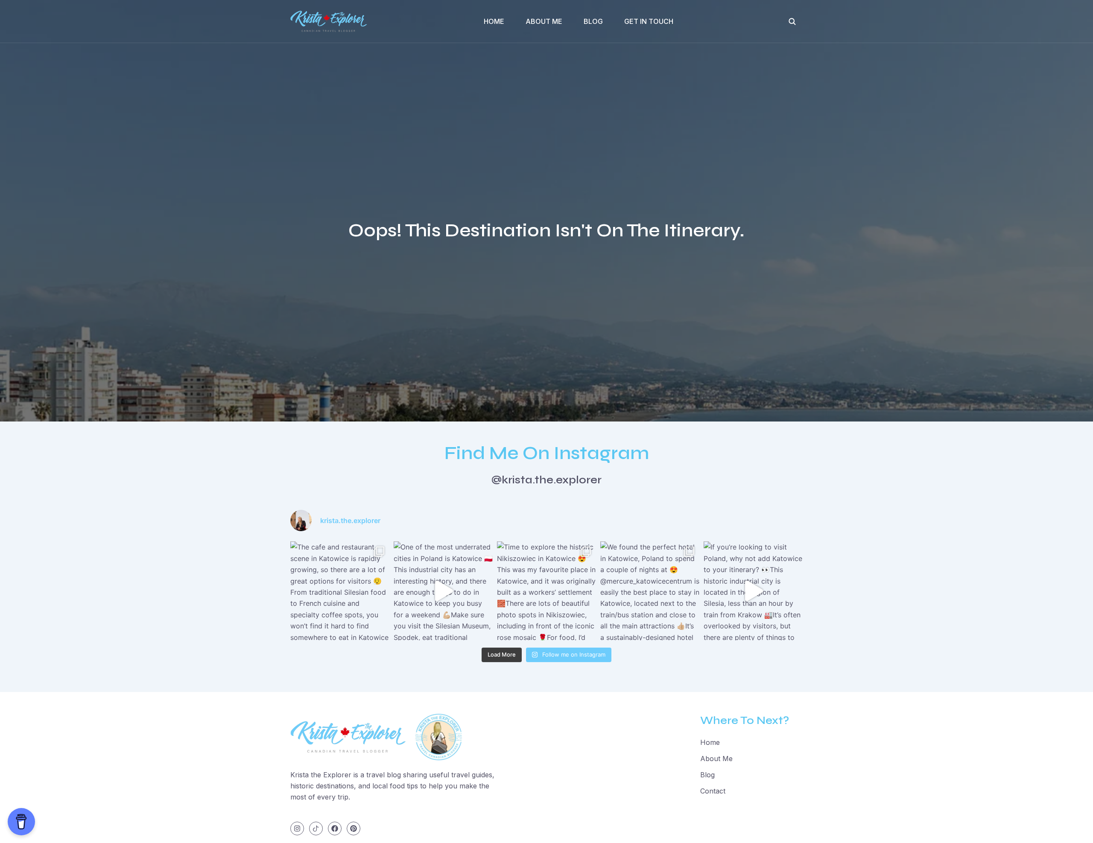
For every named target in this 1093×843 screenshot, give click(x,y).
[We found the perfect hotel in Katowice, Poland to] (649, 590)
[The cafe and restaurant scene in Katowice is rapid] (339, 590)
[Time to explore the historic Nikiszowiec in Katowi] (546, 590)
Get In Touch (648, 21)
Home (494, 21)
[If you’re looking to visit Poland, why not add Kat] (753, 590)
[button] (792, 21)
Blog (593, 21)
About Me (544, 21)
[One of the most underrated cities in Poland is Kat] (443, 590)
